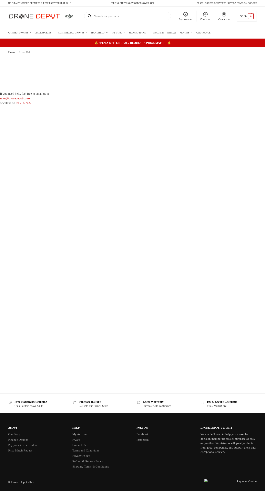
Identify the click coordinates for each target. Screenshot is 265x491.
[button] (247, 16)
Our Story (14, 434)
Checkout (205, 19)
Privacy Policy (81, 455)
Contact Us (79, 445)
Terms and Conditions (85, 450)
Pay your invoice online (22, 445)
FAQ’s (76, 439)
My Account (185, 19)
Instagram (143, 439)
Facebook (142, 434)
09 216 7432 (24, 103)
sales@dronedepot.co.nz (15, 98)
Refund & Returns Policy (87, 461)
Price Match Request (20, 450)
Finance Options (18, 439)
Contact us (224, 19)
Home (11, 52)
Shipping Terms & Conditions (90, 466)
